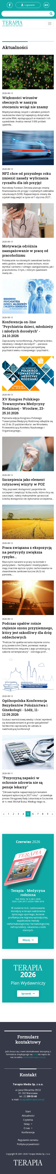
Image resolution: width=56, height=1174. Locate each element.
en (46, 5)
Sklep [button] (27, 1124)
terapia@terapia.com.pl (31, 1099)
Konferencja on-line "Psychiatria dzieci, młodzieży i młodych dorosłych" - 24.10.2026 (27, 329)
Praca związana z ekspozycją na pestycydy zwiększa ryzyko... (27, 552)
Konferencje (28, 1132)
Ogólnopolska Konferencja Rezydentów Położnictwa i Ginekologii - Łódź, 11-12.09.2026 (25, 707)
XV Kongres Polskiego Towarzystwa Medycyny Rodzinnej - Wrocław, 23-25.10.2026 (23, 406)
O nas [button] (27, 1128)
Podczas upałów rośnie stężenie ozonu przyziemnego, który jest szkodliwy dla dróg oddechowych (27, 630)
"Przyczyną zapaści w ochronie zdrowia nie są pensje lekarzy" (22, 782)
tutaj (35, 1054)
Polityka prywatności (28, 1144)
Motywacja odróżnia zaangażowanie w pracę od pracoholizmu (25, 251)
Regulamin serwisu (28, 1140)
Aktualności (28, 1115)
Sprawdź (26, 993)
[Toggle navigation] (50, 23)
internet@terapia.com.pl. (34, 1057)
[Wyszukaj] (51, 13)
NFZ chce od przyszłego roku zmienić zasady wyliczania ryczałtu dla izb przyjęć (26, 178)
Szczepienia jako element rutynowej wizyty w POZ (23, 481)
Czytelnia (28, 1119)
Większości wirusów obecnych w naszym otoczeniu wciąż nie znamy (25, 102)
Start (28, 1111)
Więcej (26, 940)
